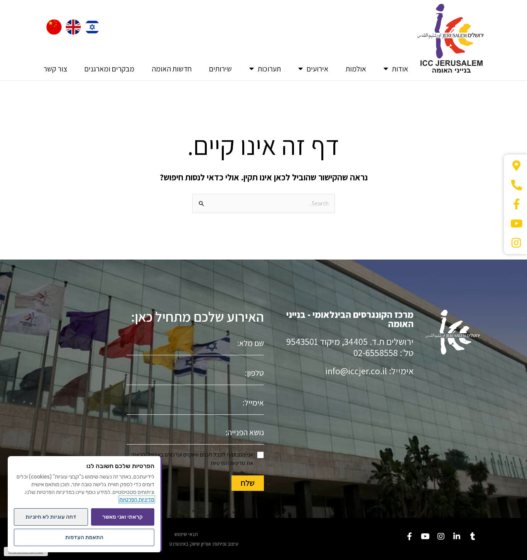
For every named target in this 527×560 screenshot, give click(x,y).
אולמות (356, 69)
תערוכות (269, 69)
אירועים (317, 69)
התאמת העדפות (84, 537)
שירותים (220, 69)
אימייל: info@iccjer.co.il (369, 371)
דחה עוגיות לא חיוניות (50, 517)
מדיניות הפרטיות (228, 463)
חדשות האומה (172, 69)
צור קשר (55, 69)
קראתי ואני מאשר (122, 517)
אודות (400, 69)
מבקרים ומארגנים (109, 69)
